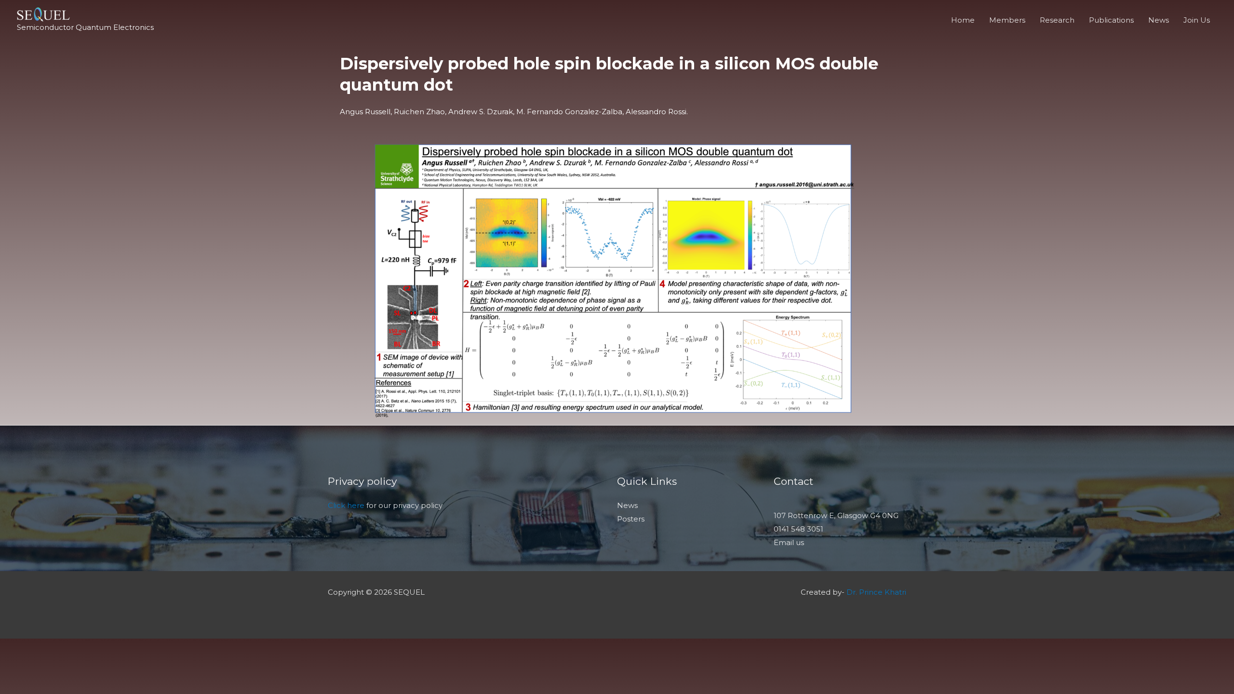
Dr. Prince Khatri (876, 592)
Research (1057, 20)
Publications (1111, 20)
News (1158, 20)
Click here (346, 505)
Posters (630, 518)
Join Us (1196, 20)
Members (1007, 20)
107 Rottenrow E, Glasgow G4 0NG (836, 515)
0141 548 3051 (798, 529)
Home (963, 20)
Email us (789, 542)
